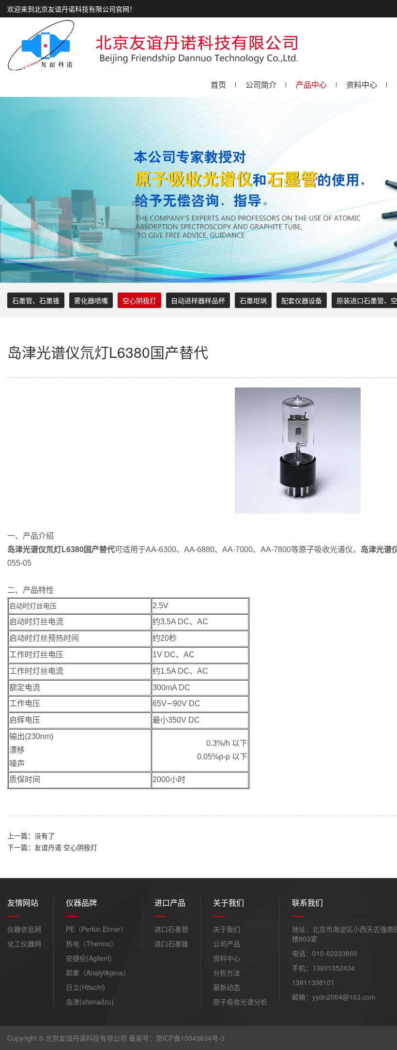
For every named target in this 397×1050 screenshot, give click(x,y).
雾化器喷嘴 (91, 300)
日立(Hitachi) (85, 987)
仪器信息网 (24, 929)
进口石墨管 (171, 929)
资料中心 (361, 84)
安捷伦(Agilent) (89, 958)
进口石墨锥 (171, 943)
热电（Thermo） (91, 943)
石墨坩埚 (253, 300)
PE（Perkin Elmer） (96, 929)
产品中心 (311, 84)
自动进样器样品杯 (198, 300)
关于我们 (226, 929)
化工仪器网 (24, 943)
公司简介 (260, 84)
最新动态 (226, 987)
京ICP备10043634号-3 (190, 1038)
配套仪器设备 (301, 300)
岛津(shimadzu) (90, 1001)
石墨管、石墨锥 (36, 300)
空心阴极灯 (139, 300)
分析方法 (226, 972)
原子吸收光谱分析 (240, 1001)
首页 (218, 84)
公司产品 (226, 943)
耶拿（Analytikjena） (98, 972)
